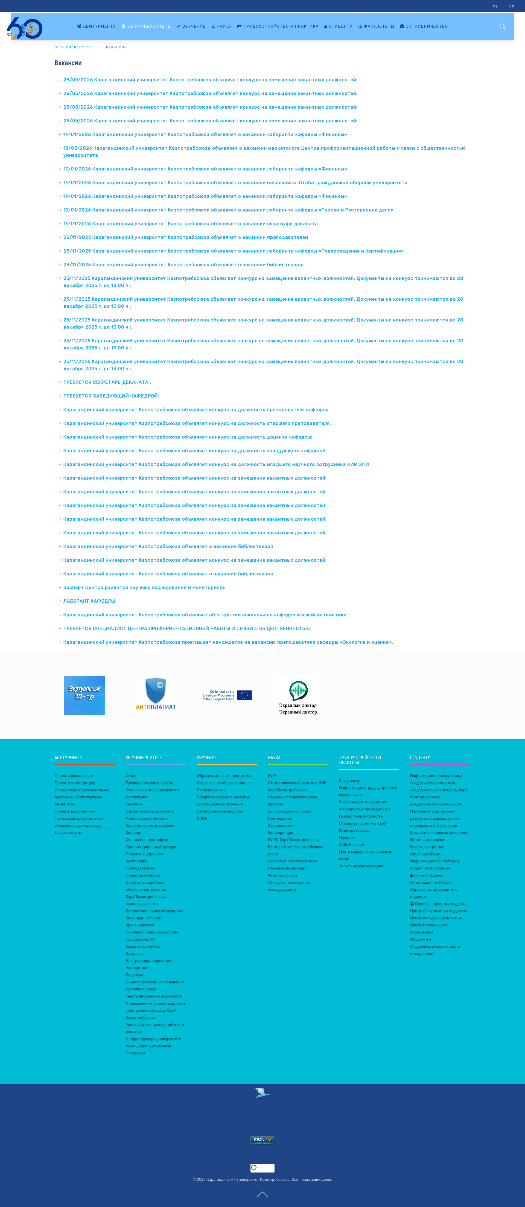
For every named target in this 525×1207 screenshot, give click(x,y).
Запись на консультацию (361, 866)
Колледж (133, 832)
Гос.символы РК (140, 939)
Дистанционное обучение (220, 804)
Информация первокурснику (436, 775)
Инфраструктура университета (153, 1039)
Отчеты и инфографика (147, 839)
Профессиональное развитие (223, 797)
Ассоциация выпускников (148, 1046)
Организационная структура (151, 847)
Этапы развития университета (153, 790)
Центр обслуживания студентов (438, 911)
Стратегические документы (150, 811)
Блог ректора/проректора (148, 960)
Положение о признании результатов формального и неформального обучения (435, 818)
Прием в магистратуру (75, 783)
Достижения (136, 797)
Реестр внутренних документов (154, 996)
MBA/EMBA (65, 804)
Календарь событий (143, 918)
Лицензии (134, 975)
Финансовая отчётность (147, 818)
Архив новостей (140, 925)
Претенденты (280, 818)
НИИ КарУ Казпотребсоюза (292, 861)
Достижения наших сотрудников (154, 911)
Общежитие (420, 939)
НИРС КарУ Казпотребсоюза (293, 839)
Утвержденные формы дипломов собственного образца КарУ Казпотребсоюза (155, 1010)
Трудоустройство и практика (280, 26)
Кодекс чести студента (430, 868)
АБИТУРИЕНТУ (99, 26)
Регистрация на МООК (430, 882)
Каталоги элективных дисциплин (439, 832)
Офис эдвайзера (425, 854)
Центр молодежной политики (436, 918)
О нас (131, 775)
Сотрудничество (426, 26)
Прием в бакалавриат (74, 775)
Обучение (193, 26)
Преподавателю (140, 868)
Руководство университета (149, 783)
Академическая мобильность (436, 804)
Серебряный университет (220, 811)
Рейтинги (134, 804)
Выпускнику (349, 780)
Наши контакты (68, 832)
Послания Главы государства (152, 932)
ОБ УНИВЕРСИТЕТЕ (148, 26)
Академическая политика (432, 783)
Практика (347, 837)
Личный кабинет (428, 875)
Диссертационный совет (289, 811)
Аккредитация (138, 967)
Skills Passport (351, 844)
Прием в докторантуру (75, 811)
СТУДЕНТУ (340, 26)
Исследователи (282, 825)
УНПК (202, 818)
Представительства (143, 875)
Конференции (280, 832)
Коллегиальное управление (151, 825)
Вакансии (134, 953)
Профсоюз (135, 1053)
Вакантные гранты (426, 847)
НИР (272, 775)
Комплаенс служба (143, 946)
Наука (223, 26)
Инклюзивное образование (221, 783)
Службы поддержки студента (440, 903)
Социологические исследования (155, 982)
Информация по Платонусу (435, 861)
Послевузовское (211, 790)
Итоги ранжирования (429, 839)
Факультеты (379, 26)
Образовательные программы (224, 775)
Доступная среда (141, 989)
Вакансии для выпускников (363, 802)
